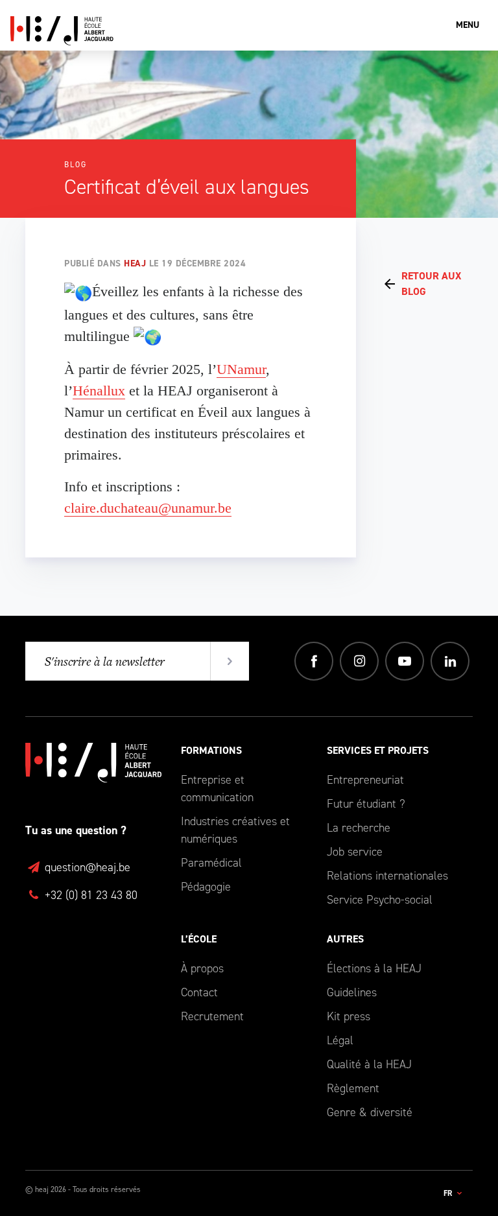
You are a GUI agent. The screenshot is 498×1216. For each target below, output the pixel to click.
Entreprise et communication (217, 788)
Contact (199, 992)
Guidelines (352, 992)
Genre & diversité (369, 1112)
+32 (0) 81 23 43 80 (89, 895)
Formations (211, 750)
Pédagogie (206, 886)
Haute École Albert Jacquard (123, 30)
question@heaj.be (86, 867)
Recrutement (212, 1016)
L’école (199, 939)
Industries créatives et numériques (235, 830)
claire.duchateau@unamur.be (147, 508)
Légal (340, 1040)
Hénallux (99, 390)
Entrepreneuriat (365, 780)
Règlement (353, 1088)
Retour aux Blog (431, 283)
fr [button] (449, 1193)
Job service (355, 851)
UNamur (241, 369)
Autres (345, 939)
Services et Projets (378, 750)
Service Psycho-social (380, 899)
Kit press (348, 1016)
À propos (202, 968)
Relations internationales (387, 875)
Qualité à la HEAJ (369, 1064)
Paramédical (211, 863)
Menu (467, 25)
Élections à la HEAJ (374, 968)
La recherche (358, 828)
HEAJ (135, 263)
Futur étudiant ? (366, 804)
